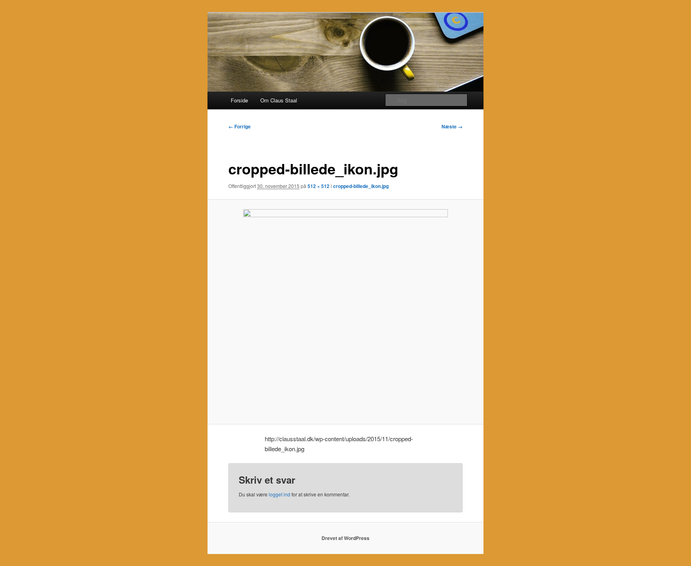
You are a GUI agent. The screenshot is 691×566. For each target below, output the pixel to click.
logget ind (279, 494)
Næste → (452, 126)
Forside (239, 100)
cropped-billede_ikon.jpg (361, 186)
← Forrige (239, 126)
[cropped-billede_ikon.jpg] (346, 311)
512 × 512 (319, 186)
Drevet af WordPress (345, 538)
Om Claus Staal (278, 100)
